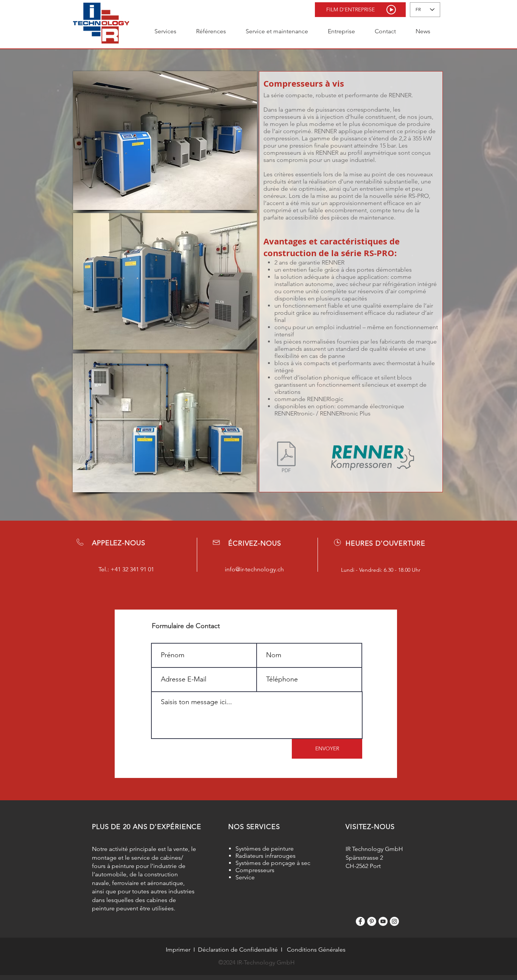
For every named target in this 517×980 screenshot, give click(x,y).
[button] (360, 9)
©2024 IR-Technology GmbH (256, 962)
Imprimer (178, 949)
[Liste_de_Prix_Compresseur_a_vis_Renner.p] (286, 458)
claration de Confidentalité (242, 949)
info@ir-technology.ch (254, 569)
